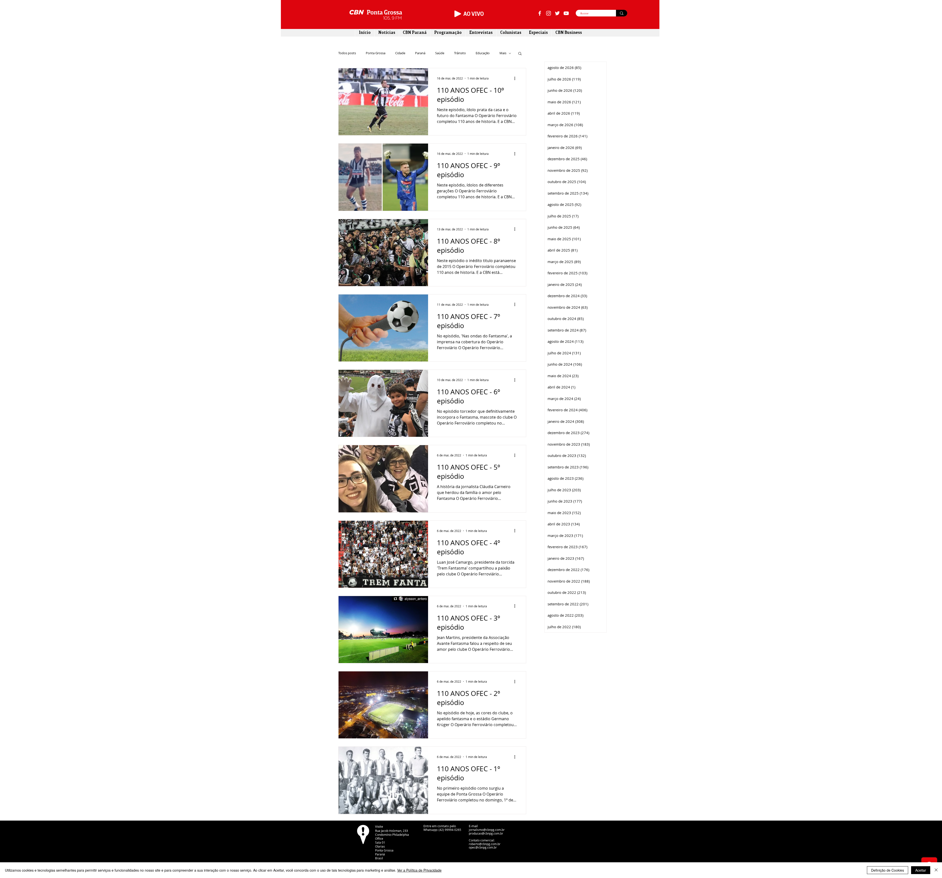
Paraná (420, 53)
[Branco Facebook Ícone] (539, 13)
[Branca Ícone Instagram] (548, 13)
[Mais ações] (516, 78)
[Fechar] (936, 870)
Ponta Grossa (375, 53)
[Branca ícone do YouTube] (566, 13)
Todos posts (347, 53)
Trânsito (460, 53)
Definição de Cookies (887, 870)
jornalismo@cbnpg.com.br (487, 830)
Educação (483, 53)
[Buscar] (621, 13)
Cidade (400, 53)
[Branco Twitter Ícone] (557, 13)
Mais (502, 53)
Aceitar (920, 870)
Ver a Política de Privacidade (419, 870)
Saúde (439, 53)
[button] (520, 53)
